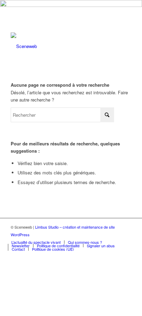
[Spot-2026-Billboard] (71, 5)
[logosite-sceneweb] (59, 46)
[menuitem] (36, 242)
